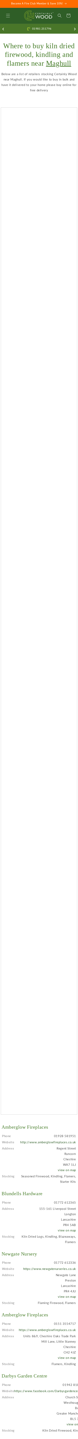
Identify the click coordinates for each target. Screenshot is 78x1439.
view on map (67, 1170)
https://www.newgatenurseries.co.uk (49, 1269)
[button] (8, 15)
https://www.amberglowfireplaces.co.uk (47, 1330)
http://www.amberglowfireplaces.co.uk (48, 1142)
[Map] (39, 611)
